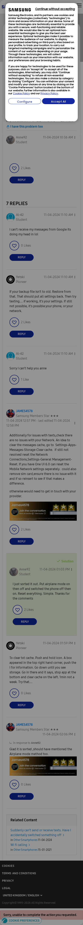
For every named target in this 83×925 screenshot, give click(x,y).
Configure (24, 102)
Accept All (58, 101)
